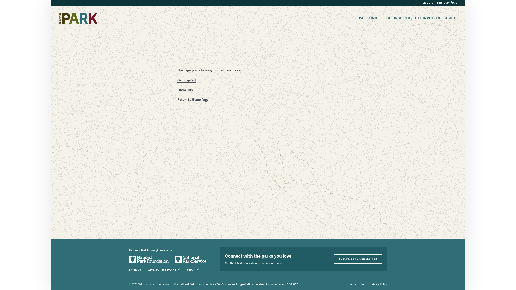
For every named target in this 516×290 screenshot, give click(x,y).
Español (450, 2)
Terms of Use (356, 284)
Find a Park (185, 90)
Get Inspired (398, 18)
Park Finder (370, 18)
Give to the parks (162, 269)
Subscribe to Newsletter (358, 258)
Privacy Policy (379, 284)
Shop (191, 269)
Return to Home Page (193, 100)
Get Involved (427, 18)
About (451, 18)
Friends (135, 269)
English (429, 2)
